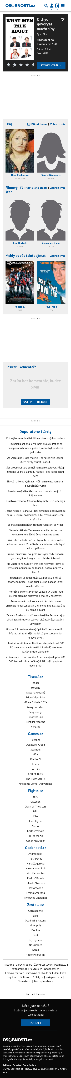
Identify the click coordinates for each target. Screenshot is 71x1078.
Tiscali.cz (35, 676)
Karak (35, 949)
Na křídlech (35, 945)
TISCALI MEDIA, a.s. (34, 1068)
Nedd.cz (46, 973)
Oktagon (35, 801)
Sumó (35, 826)
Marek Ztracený (36, 883)
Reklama (7, 1065)
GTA (35, 754)
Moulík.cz (59, 973)
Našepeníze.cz (53, 977)
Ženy (36, 964)
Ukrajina (35, 687)
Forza (35, 764)
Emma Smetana (35, 892)
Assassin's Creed (35, 744)
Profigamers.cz (19, 968)
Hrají (9, 124)
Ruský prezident (36, 707)
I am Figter (35, 821)
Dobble (35, 930)
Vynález (35, 726)
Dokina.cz (25, 977)
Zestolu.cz (35, 904)
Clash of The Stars (35, 806)
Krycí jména (35, 940)
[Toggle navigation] (62, 5)
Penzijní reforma (35, 721)
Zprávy (20, 964)
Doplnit (35, 1022)
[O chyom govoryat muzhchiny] (20, 38)
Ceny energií (35, 712)
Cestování (47, 964)
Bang (35, 915)
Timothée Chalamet (35, 897)
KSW (35, 816)
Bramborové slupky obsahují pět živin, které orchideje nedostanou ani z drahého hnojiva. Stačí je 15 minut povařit (35, 605)
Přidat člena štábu (35, 187)
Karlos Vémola (35, 831)
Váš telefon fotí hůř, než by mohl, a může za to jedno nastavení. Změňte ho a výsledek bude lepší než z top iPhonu (36, 544)
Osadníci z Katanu (35, 920)
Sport (29, 964)
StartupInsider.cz (43, 981)
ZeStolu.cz (36, 968)
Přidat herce (39, 124)
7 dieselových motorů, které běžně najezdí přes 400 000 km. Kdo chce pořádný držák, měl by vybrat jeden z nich (35, 661)
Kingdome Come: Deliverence (35, 783)
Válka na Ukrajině (35, 692)
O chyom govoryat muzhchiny (46, 24)
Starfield (35, 749)
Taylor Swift (35, 888)
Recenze (35, 739)
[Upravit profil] (62, 20)
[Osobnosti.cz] (20, 5)
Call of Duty (35, 774)
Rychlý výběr (50, 65)
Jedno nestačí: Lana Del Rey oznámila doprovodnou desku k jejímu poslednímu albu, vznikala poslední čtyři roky (35, 515)
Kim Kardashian (35, 873)
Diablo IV (35, 759)
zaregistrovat (36, 1010)
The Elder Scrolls (35, 778)
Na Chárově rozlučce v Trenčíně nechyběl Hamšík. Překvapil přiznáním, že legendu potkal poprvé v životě (35, 568)
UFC (35, 796)
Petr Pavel (35, 858)
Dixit (35, 935)
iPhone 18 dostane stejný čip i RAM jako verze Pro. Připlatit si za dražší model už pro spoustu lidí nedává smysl (35, 633)
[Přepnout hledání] (46, 5)
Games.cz (35, 733)
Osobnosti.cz (35, 847)
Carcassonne (35, 910)
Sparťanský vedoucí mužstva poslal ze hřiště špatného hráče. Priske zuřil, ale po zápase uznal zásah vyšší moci (35, 582)
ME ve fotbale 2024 (35, 702)
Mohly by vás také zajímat (26, 255)
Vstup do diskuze (35, 402)
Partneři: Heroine (35, 994)
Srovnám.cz (25, 981)
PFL (35, 811)
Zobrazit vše (57, 124)
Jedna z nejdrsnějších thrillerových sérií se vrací (35, 524)
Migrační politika (35, 697)
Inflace (35, 682)
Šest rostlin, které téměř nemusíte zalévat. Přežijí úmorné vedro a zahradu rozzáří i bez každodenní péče (35, 472)
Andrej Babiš (35, 853)
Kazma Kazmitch (35, 868)
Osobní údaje (29, 1065)
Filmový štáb (11, 189)
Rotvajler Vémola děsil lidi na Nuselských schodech (35, 438)
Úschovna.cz (33, 973)
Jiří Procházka (35, 835)
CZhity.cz (38, 977)
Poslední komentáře (21, 367)
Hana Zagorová (35, 863)
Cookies (17, 1065)
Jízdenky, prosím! (35, 954)
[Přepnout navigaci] (51, 5)
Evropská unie (35, 717)
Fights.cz (35, 790)
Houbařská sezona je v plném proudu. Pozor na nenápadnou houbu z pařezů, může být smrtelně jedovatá (35, 448)
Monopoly (35, 925)
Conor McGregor (35, 840)
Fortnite (35, 769)
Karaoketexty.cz (14, 973)
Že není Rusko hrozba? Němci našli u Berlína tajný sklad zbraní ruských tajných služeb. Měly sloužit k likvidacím (35, 619)
